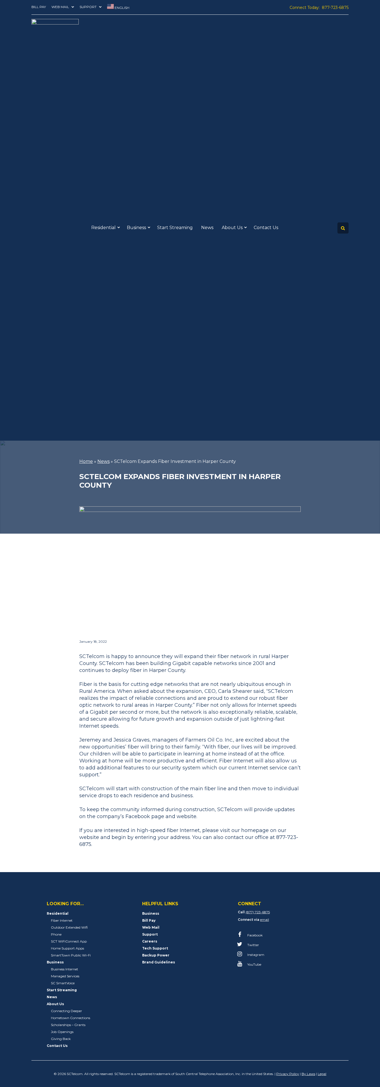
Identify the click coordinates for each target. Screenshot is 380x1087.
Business (136, 227)
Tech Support (155, 948)
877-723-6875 (335, 7)
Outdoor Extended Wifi (69, 927)
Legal (322, 1074)
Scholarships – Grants (68, 1025)
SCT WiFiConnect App (69, 941)
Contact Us (266, 227)
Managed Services (65, 976)
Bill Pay (38, 7)
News (207, 227)
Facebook (254, 935)
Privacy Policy (287, 1074)
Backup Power (155, 955)
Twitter (252, 945)
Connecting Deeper (66, 1011)
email (264, 919)
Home (86, 461)
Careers (149, 941)
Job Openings (62, 1032)
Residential (103, 227)
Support (88, 7)
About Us (232, 227)
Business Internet (64, 969)
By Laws (308, 1074)
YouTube (253, 964)
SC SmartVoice (63, 983)
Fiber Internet (62, 920)
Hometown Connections (70, 1018)
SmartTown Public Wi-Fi (71, 955)
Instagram (255, 955)
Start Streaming (175, 227)
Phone (56, 934)
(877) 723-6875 (258, 912)
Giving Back (61, 1039)
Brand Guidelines (158, 962)
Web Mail (60, 7)
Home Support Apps (67, 948)
